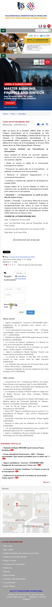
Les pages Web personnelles (14, 579)
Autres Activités (8, 586)
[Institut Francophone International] (26, 6)
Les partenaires (8, 582)
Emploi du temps (9, 560)
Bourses (6, 571)
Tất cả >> (46, 482)
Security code (6, 305)
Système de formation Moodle (14, 557)
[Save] (47, 124)
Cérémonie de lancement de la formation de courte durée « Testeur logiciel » (25, 477)
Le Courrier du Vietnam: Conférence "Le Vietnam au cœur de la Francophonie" (25, 470)
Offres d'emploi (8, 575)
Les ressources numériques (13, 564)
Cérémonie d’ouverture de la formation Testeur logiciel (26, 418)
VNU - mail (7, 546)
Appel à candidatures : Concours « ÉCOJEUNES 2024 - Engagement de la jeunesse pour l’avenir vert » (23, 464)
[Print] (43, 124)
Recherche (7, 568)
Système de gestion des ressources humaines (20, 553)
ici (29, 229)
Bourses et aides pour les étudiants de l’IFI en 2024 (26, 423)
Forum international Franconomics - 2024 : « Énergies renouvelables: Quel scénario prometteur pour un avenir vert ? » (25, 332)
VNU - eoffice (8, 550)
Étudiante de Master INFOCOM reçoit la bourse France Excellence (23, 449)
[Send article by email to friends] (38, 124)
